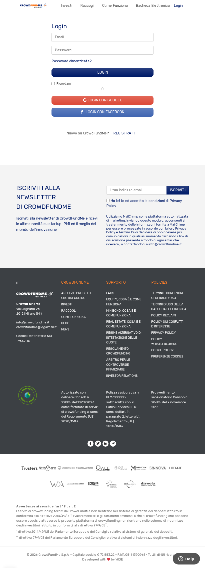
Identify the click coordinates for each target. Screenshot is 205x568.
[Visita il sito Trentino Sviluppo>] (75, 483)
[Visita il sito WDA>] (57, 484)
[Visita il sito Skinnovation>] (66, 468)
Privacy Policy (163, 332)
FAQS (110, 293)
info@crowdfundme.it (165, 244)
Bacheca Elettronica (153, 6)
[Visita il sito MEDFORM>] (139, 468)
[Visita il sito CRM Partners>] (129, 484)
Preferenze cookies (167, 356)
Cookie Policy (162, 350)
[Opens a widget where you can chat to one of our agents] (186, 559)
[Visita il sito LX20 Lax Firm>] (84, 468)
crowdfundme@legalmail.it (36, 327)
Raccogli (87, 6)
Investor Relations (122, 375)
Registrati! (124, 133)
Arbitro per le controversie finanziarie (118, 364)
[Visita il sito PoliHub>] (111, 484)
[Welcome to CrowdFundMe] (33, 6)
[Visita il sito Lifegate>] (175, 468)
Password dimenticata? (72, 61)
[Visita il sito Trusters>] (29, 468)
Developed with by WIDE (102, 559)
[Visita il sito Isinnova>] (157, 468)
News (65, 329)
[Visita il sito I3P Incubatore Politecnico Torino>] (93, 484)
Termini (124, 232)
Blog (65, 323)
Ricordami (64, 83)
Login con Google (104, 100)
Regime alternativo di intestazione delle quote (124, 337)
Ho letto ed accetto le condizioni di (144, 203)
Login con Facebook (104, 112)
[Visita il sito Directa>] (148, 483)
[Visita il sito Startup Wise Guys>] (47, 468)
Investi (66, 6)
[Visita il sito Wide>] (102, 468)
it (17, 283)
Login (178, 6)
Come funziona (115, 6)
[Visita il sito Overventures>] (121, 468)
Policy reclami (163, 315)
